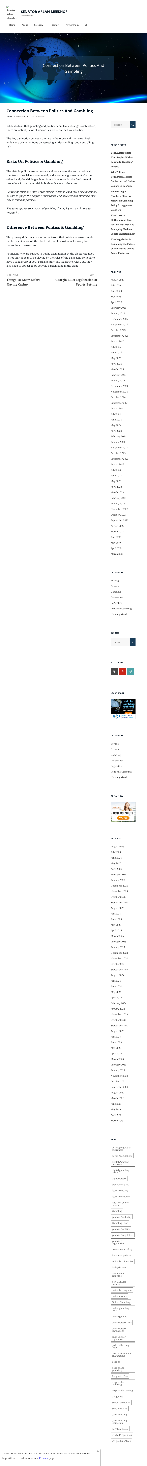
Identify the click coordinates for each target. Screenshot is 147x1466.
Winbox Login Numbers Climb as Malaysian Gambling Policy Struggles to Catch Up (122, 200)
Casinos (115, 586)
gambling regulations (118, 1242)
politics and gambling (118, 1368)
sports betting (119, 1414)
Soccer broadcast (121, 1402)
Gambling (116, 591)
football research (121, 1196)
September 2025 (119, 335)
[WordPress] (114, 671)
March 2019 (117, 553)
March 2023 (117, 492)
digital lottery (119, 1178)
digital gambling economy (120, 1163)
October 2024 (118, 397)
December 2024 (119, 386)
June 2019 (116, 537)
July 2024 (116, 414)
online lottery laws (121, 1322)
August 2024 (117, 408)
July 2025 (116, 346)
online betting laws (122, 1290)
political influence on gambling (121, 1354)
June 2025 (116, 352)
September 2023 (119, 458)
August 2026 (117, 279)
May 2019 (116, 542)
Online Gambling (121, 1302)
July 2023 (116, 469)
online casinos (119, 1296)
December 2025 (119, 318)
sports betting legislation (119, 1421)
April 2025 (116, 363)
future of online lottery (120, 1203)
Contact (55, 25)
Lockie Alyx (40, 116)
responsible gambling (118, 1383)
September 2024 (119, 402)
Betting (115, 580)
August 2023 (117, 464)
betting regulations (122, 1155)
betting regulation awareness (121, 1148)
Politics (116, 1361)
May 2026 (116, 296)
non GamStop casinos (119, 1282)
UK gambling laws (121, 1440)
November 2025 (119, 324)
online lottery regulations (119, 1329)
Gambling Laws (120, 1222)
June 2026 (116, 291)
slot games (117, 1396)
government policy (122, 1249)
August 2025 (117, 341)
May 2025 (116, 358)
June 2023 (116, 475)
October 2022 (118, 514)
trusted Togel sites (122, 1434)
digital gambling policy (120, 1171)
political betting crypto (120, 1346)
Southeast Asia (119, 1408)
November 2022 (119, 509)
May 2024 (116, 425)
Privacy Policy (72, 25)
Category (38, 25)
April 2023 (116, 486)
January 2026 (118, 313)
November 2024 (119, 391)
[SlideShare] (130, 671)
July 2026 (116, 285)
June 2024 (116, 419)
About (25, 25)
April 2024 (116, 430)
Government (117, 597)
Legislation (116, 602)
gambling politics (121, 1229)
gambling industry (121, 1216)
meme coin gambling (118, 1274)
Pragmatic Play (120, 1376)
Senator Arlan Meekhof (44, 11)
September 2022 (119, 520)
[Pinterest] (122, 671)
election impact (120, 1184)
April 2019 (116, 548)
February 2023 (118, 497)
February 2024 (118, 436)
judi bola (116, 1261)
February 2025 (118, 374)
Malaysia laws (119, 1267)
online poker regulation (119, 1338)
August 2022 (117, 525)
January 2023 (118, 503)
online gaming (119, 1316)
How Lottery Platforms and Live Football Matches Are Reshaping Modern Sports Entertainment (123, 224)
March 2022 (117, 531)
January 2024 (118, 442)
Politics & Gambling (121, 608)
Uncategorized (119, 614)
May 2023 (116, 481)
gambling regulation (122, 1235)
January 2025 (118, 380)
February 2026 (118, 307)
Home (12, 25)
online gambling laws (120, 1309)
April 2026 (116, 302)
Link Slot (129, 1261)
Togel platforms (120, 1428)
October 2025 (118, 330)
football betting (120, 1190)
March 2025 (117, 369)
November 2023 (119, 447)
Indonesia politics (121, 1255)
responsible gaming (122, 1390)
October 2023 (118, 453)
